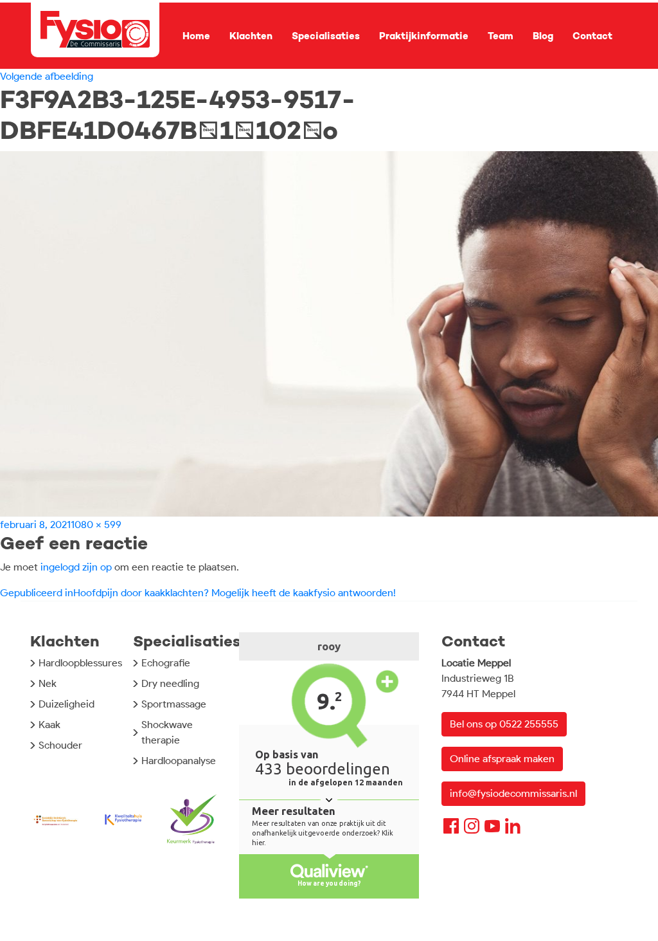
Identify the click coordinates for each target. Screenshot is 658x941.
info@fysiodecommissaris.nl (513, 793)
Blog (543, 36)
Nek (48, 683)
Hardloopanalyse (178, 760)
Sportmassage (173, 704)
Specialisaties (326, 36)
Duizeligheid (66, 704)
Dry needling (170, 683)
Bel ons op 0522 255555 (504, 724)
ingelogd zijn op (76, 567)
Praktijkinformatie (423, 36)
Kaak (49, 724)
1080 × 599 (96, 524)
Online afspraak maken (502, 759)
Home (196, 36)
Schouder (60, 745)
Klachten (250, 36)
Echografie (165, 663)
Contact (592, 36)
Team (500, 36)
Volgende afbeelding (46, 76)
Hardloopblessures (80, 663)
